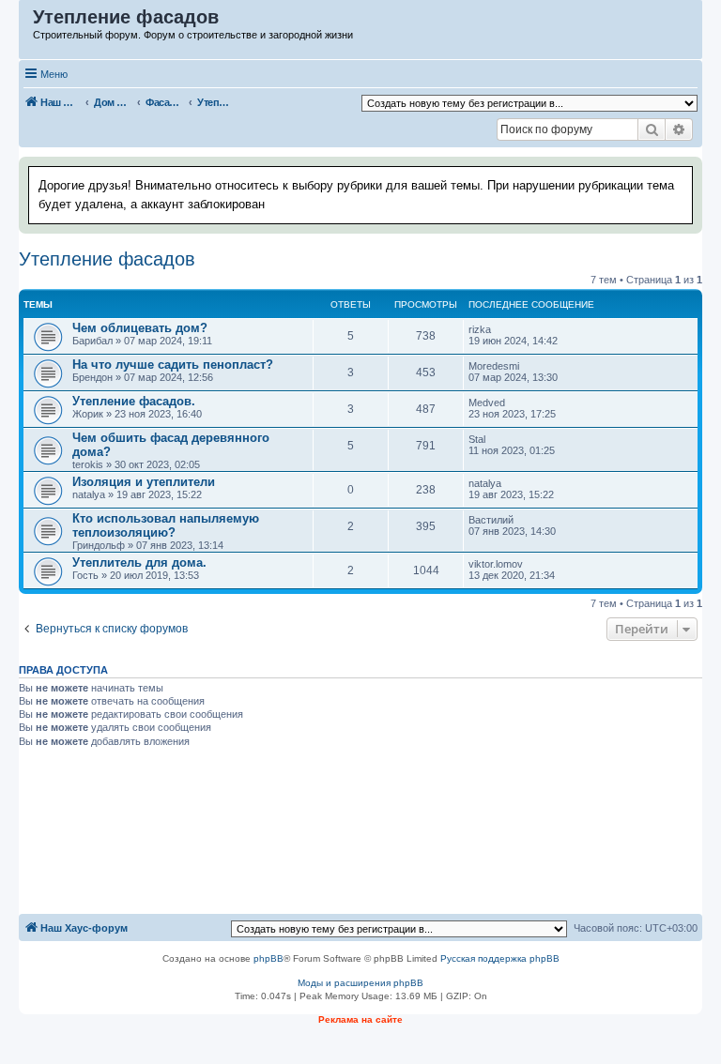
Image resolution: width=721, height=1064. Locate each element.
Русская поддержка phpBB (500, 958)
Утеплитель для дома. (139, 562)
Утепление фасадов (107, 259)
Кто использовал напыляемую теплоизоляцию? (165, 525)
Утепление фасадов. (133, 401)
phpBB (268, 958)
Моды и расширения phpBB (360, 983)
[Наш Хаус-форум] (27, 21)
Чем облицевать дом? (139, 328)
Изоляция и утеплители (143, 482)
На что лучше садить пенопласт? (172, 364)
